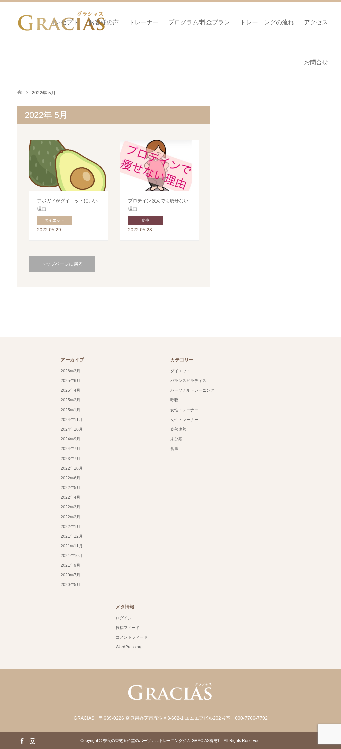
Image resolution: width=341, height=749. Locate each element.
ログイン (124, 618)
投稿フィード (128, 627)
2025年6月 (70, 380)
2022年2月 (70, 517)
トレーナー (144, 22)
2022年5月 (70, 487)
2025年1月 (70, 410)
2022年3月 (70, 507)
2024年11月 (72, 419)
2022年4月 (70, 497)
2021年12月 (72, 536)
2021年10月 (72, 555)
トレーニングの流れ (267, 22)
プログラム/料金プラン (199, 22)
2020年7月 (70, 575)
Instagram (32, 740)
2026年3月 (70, 371)
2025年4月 (70, 390)
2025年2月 (70, 400)
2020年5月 (70, 584)
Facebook (22, 740)
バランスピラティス (188, 380)
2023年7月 (70, 458)
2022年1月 (70, 526)
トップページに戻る (62, 264)
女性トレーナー (184, 410)
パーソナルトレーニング (192, 390)
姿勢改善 (178, 429)
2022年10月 (72, 468)
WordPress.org (129, 647)
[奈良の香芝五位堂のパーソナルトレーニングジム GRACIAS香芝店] (170, 703)
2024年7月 (70, 448)
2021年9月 (70, 565)
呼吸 (174, 400)
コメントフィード (132, 637)
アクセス (316, 22)
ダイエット (180, 371)
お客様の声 (104, 22)
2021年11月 (72, 546)
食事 (174, 448)
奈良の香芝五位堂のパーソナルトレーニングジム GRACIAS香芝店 (162, 740)
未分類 (176, 439)
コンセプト (64, 22)
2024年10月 (72, 429)
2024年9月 (70, 439)
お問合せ (316, 62)
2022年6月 (70, 478)
